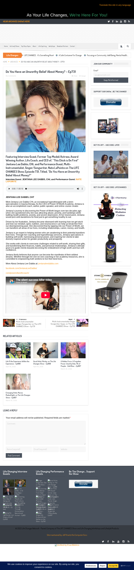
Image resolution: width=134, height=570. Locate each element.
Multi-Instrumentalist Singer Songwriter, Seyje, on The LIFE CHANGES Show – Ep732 (63, 323)
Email (84, 76)
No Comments (11, 76)
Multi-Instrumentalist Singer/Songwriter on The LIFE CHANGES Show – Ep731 (28, 324)
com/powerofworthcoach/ (17, 273)
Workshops (52, 46)
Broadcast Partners (62, 46)
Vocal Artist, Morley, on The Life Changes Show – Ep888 (44, 362)
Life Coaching (42, 46)
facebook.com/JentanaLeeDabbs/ (21, 268)
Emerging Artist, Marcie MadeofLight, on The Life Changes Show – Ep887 (18, 395)
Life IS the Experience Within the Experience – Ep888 (17, 362)
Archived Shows (14, 46)
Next (70, 319)
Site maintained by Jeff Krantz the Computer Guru (67, 535)
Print (75, 76)
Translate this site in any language (115, 5)
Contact (72, 46)
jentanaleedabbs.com (48, 263)
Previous (22, 319)
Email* (96, 71)
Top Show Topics (26, 46)
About (34, 46)
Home (6, 46)
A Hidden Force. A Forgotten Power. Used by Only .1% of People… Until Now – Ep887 (71, 363)
